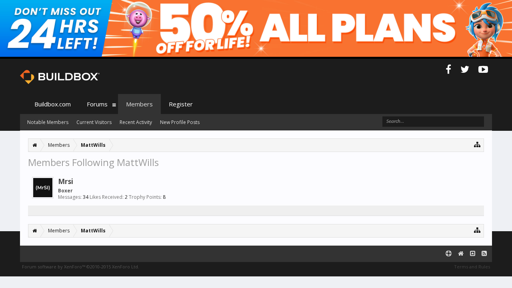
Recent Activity (136, 122)
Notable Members (47, 122)
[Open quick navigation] (477, 144)
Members (139, 104)
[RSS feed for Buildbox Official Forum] (484, 253)
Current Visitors (94, 122)
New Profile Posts (180, 122)
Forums (97, 104)
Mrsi (65, 181)
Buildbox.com (52, 104)
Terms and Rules (472, 267)
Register (181, 104)
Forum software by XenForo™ (80, 267)
